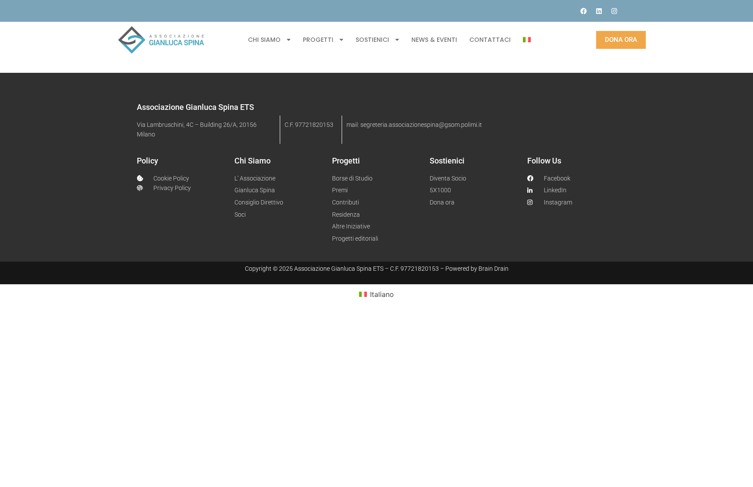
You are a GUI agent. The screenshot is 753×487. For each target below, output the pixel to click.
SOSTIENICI (372, 39)
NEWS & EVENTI (434, 39)
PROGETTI (318, 39)
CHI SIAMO (264, 39)
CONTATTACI (490, 39)
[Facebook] (583, 10)
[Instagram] (614, 10)
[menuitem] (527, 40)
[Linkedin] (598, 10)
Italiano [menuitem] (382, 294)
